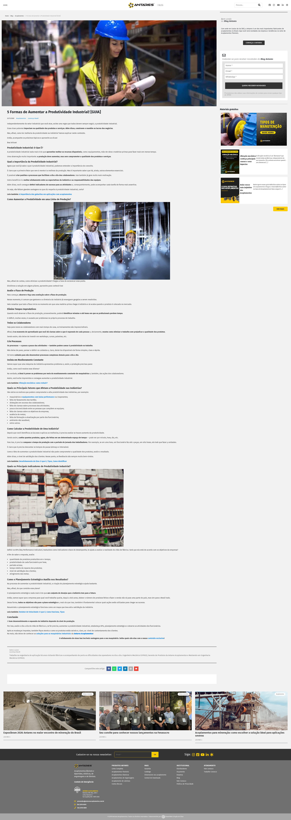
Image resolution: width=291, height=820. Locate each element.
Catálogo (147, 772)
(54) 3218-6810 (81, 804)
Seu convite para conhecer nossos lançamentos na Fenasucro (134, 732)
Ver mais (280, 209)
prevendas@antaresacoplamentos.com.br (90, 801)
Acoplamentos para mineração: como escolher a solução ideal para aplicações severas (239, 734)
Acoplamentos (19, 16)
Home (7, 16)
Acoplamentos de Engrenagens (123, 778)
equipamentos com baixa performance (38, 397)
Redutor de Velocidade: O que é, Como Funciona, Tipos (42, 612)
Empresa (180, 775)
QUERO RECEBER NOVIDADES (254, 85)
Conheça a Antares (254, 43)
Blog (11, 16)
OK (155, 754)
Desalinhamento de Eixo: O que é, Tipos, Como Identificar (43, 461)
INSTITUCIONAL (183, 765)
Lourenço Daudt (33, 118)
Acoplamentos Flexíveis (120, 772)
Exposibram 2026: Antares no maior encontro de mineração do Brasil (42, 732)
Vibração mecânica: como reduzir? (33, 383)
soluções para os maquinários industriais (53, 634)
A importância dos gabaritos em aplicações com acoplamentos (45, 194)
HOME (5, 5)
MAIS (146, 765)
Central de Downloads (152, 778)
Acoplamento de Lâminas (121, 781)
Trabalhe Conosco (210, 772)
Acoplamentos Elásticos (120, 775)
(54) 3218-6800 (82, 808)
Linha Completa (117, 769)
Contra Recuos (117, 784)
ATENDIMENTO (210, 765)
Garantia (147, 769)
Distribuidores (182, 769)
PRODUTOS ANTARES (120, 765)
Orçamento (181, 772)
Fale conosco (208, 769)
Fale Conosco (181, 781)
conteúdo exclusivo (156, 638)
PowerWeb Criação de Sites (174, 817)
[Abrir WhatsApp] (285, 814)
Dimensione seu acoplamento (155, 775)
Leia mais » (6, 737)
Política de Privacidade (185, 784)
